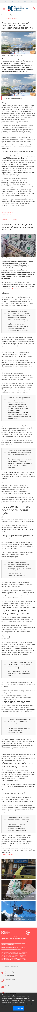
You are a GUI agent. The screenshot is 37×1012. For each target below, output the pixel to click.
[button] (34, 9)
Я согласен (18, 1008)
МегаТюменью (17, 289)
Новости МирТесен (7, 212)
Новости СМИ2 (6, 214)
